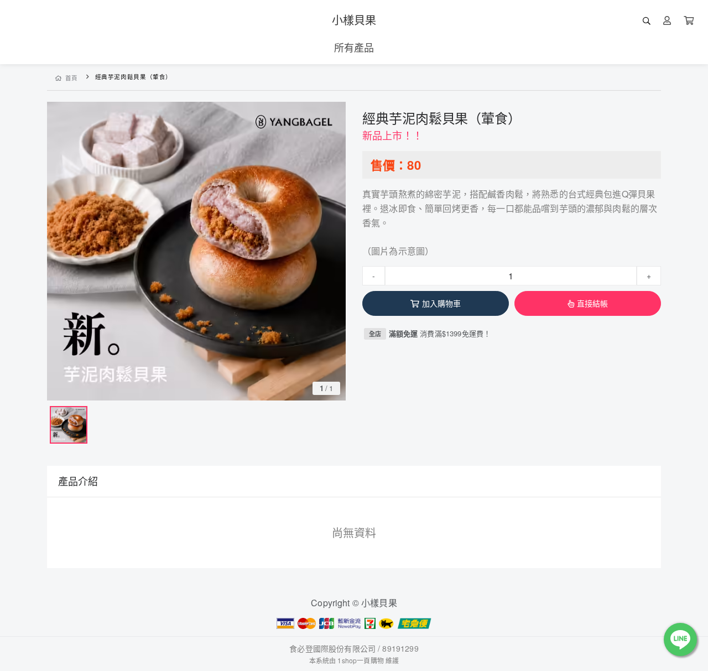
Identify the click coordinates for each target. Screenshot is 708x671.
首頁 (71, 78)
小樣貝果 (354, 20)
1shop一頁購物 (360, 660)
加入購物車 (441, 303)
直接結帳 (592, 303)
